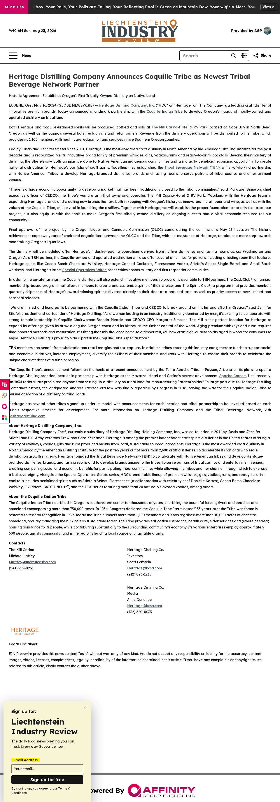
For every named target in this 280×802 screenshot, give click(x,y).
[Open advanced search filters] (244, 56)
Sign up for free (47, 779)
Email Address (26, 760)
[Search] (233, 56)
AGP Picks (14, 7)
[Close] (85, 707)
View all (269, 7)
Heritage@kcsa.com (144, 568)
